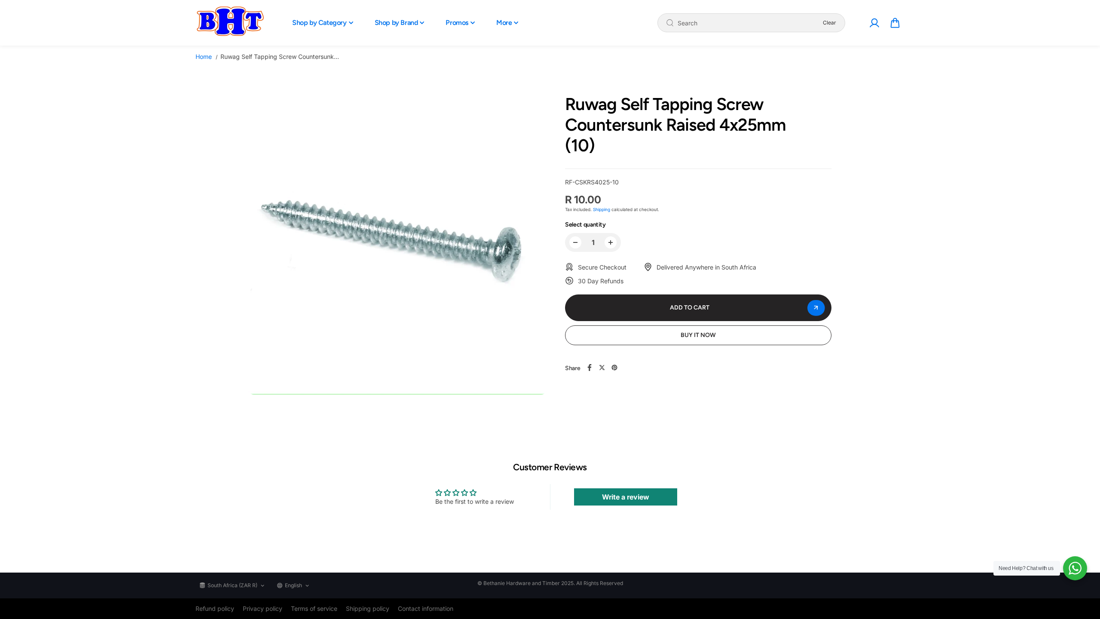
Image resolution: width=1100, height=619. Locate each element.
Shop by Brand (396, 22)
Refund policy (215, 608)
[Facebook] (589, 367)
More (504, 22)
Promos (457, 22)
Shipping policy (367, 608)
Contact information (425, 608)
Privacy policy (262, 608)
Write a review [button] (625, 497)
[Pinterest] (614, 367)
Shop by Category (319, 22)
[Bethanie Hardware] (230, 22)
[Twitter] (602, 367)
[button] (895, 22)
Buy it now (698, 335)
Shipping (601, 209)
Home (204, 56)
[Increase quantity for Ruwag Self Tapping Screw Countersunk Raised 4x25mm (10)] (611, 242)
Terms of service (314, 608)
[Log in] (874, 22)
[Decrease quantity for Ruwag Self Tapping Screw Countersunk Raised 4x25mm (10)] (575, 242)
